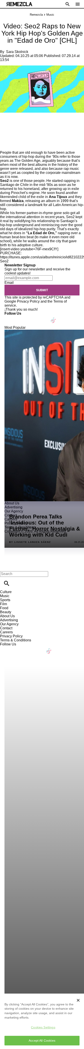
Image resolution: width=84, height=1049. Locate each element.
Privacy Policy (28, 301)
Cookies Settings (43, 1027)
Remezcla (36, 14)
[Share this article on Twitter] (27, 122)
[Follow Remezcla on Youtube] (42, 317)
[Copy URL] (10, 136)
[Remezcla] (19, 4)
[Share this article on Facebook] (16, 122)
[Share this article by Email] (38, 122)
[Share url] (5, 146)
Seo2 (4, 261)
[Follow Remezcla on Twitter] (20, 317)
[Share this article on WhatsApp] (5, 122)
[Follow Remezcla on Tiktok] (53, 317)
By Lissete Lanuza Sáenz (30, 542)
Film (3, 604)
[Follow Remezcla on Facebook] (9, 317)
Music (50, 14)
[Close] (78, 1000)
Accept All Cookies (42, 1040)
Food (4, 608)
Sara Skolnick (17, 52)
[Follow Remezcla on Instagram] (31, 317)
